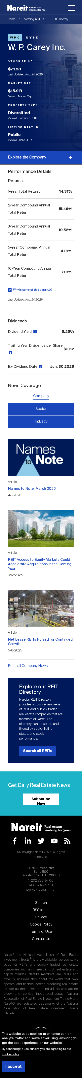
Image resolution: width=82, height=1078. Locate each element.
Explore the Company (27, 157)
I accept (13, 1067)
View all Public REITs (20, 140)
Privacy (41, 917)
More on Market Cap (20, 96)
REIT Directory (60, 19)
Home (11, 19)
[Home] (27, 8)
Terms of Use (41, 932)
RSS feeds (41, 910)
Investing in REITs (33, 19)
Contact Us (41, 939)
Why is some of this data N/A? (33, 290)
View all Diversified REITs (23, 118)
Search (41, 903)
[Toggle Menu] (71, 8)
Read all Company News (28, 666)
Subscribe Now (40, 801)
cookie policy (10, 1054)
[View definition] (34, 332)
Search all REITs (37, 751)
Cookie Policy (41, 924)
